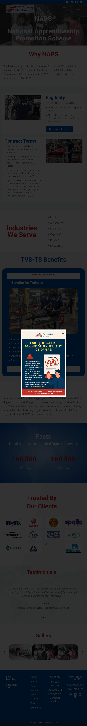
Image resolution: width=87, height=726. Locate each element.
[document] (43, 363)
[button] (63, 332)
